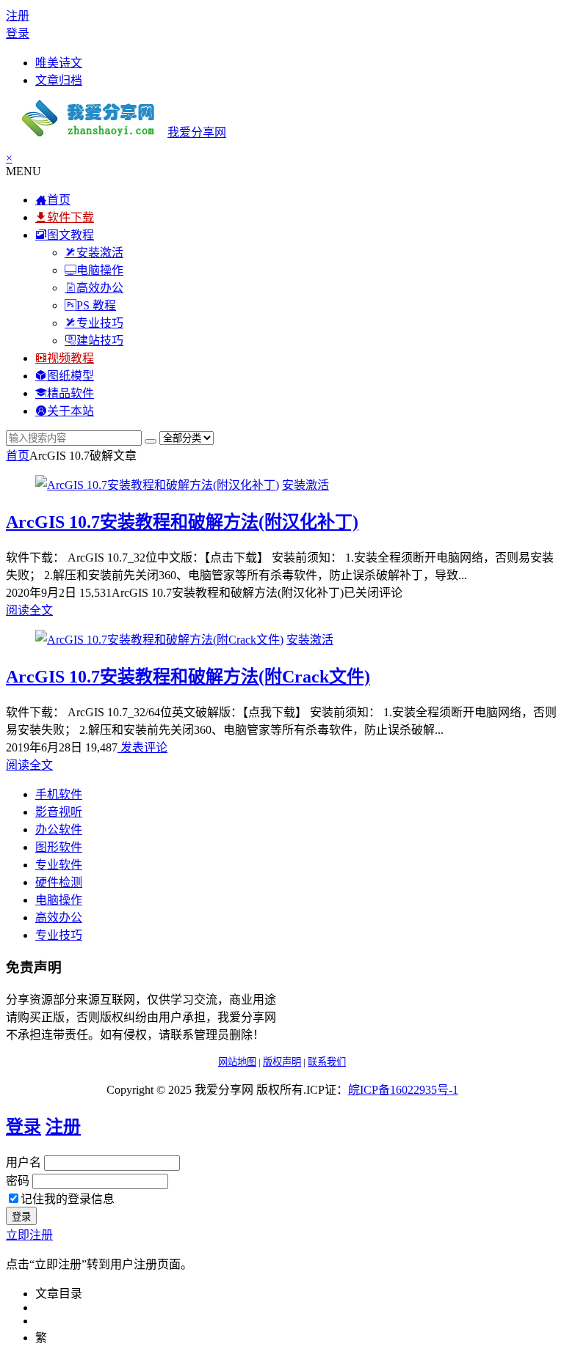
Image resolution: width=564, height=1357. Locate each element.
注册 (17, 16)
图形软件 (58, 847)
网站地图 (237, 1061)
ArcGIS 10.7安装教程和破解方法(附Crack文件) (188, 676)
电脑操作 (58, 900)
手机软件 (58, 794)
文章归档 (58, 80)
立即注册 (29, 1235)
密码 (17, 1180)
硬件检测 (58, 882)
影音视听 (58, 812)
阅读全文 (29, 610)
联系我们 (327, 1061)
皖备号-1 (403, 1090)
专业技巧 (58, 935)
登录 (17, 33)
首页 (17, 455)
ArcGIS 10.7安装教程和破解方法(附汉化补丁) (182, 522)
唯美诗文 (58, 62)
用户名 (23, 1162)
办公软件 (58, 829)
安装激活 (305, 485)
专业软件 (58, 864)
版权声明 (282, 1061)
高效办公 (58, 917)
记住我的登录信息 (68, 1199)
